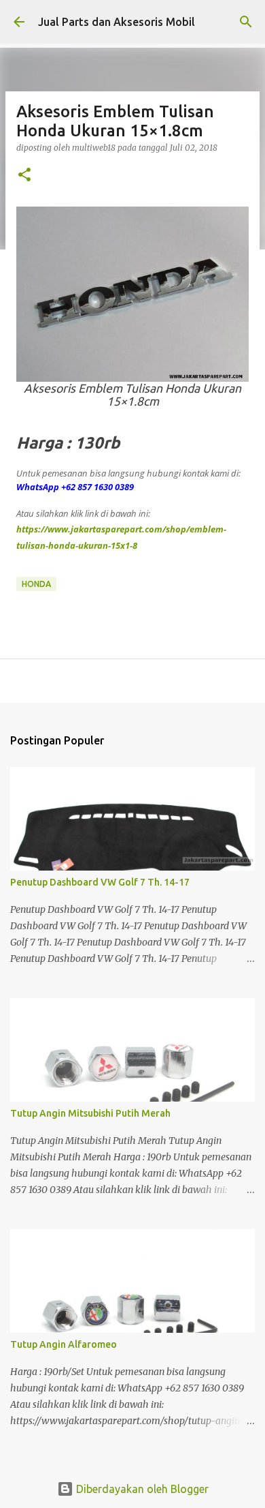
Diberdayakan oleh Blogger (141, 1489)
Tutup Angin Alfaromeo (63, 1344)
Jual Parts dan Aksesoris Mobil (116, 22)
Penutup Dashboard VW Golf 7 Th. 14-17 (100, 882)
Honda (36, 583)
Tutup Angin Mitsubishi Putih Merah (90, 1113)
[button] (24, 175)
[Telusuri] (246, 21)
